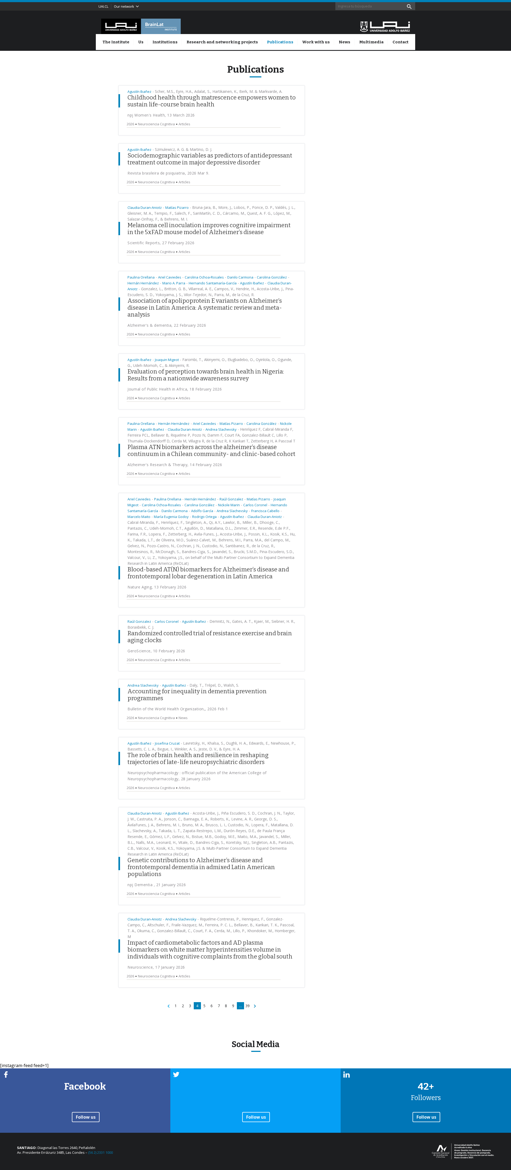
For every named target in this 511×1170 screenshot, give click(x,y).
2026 (130, 124)
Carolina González (272, 277)
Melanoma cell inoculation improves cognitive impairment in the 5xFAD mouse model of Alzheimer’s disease (209, 229)
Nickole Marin (229, 505)
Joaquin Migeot (167, 359)
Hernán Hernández (143, 283)
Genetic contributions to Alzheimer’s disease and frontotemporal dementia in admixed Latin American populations (201, 867)
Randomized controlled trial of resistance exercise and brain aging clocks (209, 637)
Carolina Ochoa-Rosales (204, 277)
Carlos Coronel (255, 505)
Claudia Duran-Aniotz (144, 207)
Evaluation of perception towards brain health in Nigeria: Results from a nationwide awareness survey (205, 375)
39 (247, 1005)
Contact (401, 42)
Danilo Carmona (240, 277)
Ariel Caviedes (169, 277)
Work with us (316, 42)
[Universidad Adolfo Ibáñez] (385, 26)
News (344, 42)
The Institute (115, 42)
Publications (280, 42)
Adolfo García (202, 510)
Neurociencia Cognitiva (156, 124)
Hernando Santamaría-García (213, 283)
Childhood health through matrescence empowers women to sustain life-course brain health (211, 101)
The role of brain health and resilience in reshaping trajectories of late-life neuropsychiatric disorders (198, 759)
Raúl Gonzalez (231, 499)
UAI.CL (103, 6)
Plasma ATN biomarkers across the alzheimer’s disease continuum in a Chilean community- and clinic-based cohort (211, 450)
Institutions (165, 42)
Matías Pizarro (177, 207)
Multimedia (371, 42)
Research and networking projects (222, 42)
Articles (184, 124)
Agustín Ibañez (139, 91)
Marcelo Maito (138, 516)
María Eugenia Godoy (171, 516)
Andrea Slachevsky (221, 429)
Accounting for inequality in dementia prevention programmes (197, 695)
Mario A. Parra (173, 283)
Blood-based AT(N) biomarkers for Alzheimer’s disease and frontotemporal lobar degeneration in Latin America (208, 573)
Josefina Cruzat (167, 743)
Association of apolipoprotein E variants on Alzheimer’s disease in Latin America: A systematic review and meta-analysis (204, 307)
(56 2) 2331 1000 (100, 1152)
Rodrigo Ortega (204, 516)
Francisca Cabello (265, 510)
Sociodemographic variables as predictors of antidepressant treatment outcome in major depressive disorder (209, 159)
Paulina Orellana (141, 277)
